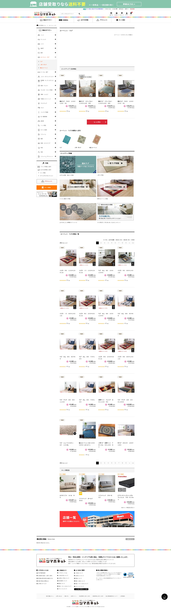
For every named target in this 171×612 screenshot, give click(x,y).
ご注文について (79, 573)
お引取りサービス (42, 583)
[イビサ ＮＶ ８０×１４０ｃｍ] (126, 257)
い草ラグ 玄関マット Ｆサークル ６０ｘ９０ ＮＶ (105, 445)
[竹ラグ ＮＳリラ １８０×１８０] (126, 430)
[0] (131, 13)
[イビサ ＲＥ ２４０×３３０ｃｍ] (106, 344)
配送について (62, 583)
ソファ (42, 44)
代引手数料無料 (41, 573)
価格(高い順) (127, 239)
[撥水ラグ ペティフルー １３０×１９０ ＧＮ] (106, 88)
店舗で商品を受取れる (43, 581)
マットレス (43, 39)
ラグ (61, 147)
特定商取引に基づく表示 (84, 596)
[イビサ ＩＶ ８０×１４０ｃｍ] (68, 300)
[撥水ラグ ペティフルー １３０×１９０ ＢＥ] (87, 88)
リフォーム (43, 134)
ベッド (42, 35)
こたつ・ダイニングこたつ (47, 76)
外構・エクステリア (45, 143)
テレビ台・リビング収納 (46, 90)
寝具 (42, 52)
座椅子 (42, 48)
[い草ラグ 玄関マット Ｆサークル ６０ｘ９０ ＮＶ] (106, 430)
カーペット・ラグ (45, 57)
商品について (78, 578)
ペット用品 (43, 125)
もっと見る (97, 122)
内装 (42, 152)
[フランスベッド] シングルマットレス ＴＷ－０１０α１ (126, 497)
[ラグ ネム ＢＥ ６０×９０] (68, 344)
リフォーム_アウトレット (47, 156)
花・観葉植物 (44, 116)
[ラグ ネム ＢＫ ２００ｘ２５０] (106, 300)
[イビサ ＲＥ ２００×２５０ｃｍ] (87, 300)
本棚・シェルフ (44, 94)
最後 (133, 243)
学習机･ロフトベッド (46, 99)
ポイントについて (63, 588)
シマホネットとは (63, 573)
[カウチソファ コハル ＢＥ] (68, 483)
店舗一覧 (66, 596)
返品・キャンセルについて (65, 586)
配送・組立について (80, 581)
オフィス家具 (44, 130)
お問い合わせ (59, 596)
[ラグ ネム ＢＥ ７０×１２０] (87, 387)
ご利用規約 (122, 596)
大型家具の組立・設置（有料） (45, 575)
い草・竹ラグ (78, 147)
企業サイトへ (74, 596)
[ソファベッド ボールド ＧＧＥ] (87, 483)
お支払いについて (79, 575)
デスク (42, 107)
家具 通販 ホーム (50, 596)
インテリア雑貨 (44, 112)
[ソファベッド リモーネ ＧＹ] (106, 483)
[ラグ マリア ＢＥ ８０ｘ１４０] (68, 387)
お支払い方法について (64, 578)
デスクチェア (44, 103)
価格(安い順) (119, 239)
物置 (42, 138)
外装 (42, 147)
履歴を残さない (130, 539)
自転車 (42, 121)
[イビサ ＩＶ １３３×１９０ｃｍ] (87, 257)
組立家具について (63, 580)
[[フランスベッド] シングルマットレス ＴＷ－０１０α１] (126, 483)
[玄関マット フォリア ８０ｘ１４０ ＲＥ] (106, 387)
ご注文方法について (63, 575)
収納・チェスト (44, 85)
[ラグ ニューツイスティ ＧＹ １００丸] (68, 430)
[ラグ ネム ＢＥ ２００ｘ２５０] (106, 257)
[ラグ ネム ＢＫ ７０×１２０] (87, 344)
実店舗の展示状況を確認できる (45, 578)
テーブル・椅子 (44, 72)
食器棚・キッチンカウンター (47, 81)
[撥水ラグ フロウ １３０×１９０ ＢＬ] (68, 88)
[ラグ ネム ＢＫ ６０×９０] (126, 300)
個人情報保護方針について (111, 596)
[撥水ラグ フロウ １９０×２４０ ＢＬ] (126, 88)
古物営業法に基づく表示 (97, 596)
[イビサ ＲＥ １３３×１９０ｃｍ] (68, 257)
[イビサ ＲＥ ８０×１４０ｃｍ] (126, 344)
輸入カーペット (93, 147)
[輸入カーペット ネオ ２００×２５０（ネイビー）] (87, 430)
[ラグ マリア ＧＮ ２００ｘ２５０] (126, 387)
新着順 (132, 239)
